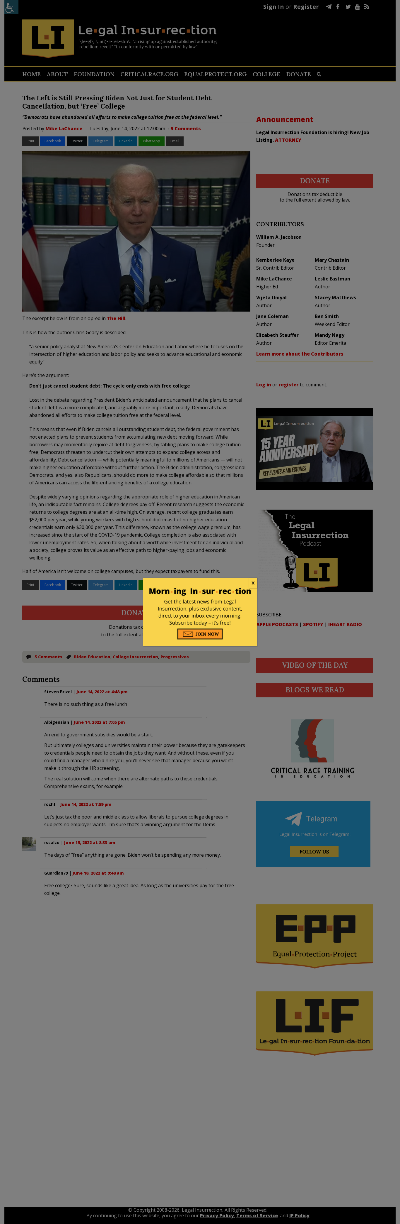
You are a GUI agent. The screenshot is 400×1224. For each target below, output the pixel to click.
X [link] (253, 582)
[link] (200, 583)
